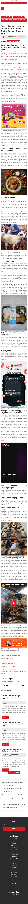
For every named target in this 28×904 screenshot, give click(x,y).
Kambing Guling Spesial (19, 16)
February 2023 (14, 847)
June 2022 (14, 865)
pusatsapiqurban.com (15, 655)
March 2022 (14, 872)
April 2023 (14, 843)
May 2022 (14, 867)
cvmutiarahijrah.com (11, 652)
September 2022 (14, 858)
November (6, 754)
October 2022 (14, 856)
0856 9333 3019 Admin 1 (12, 671)
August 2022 (14, 861)
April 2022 (14, 870)
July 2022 (14, 863)
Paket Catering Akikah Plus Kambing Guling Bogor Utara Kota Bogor (13, 723)
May (4, 36)
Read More (6, 718)
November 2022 (14, 854)
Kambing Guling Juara (7, 16)
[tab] (2, 8)
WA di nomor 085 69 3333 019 (11, 59)
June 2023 (14, 838)
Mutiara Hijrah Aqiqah (9, 661)
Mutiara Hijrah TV (9, 658)
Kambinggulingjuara (12, 36)
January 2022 (14, 876)
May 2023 (14, 840)
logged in (9, 681)
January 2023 (14, 849)
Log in (14, 885)
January (6, 701)
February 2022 (14, 874)
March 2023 (14, 845)
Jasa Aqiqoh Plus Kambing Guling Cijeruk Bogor (13, 794)
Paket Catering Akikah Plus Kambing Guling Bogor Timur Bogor (12, 696)
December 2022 (14, 852)
